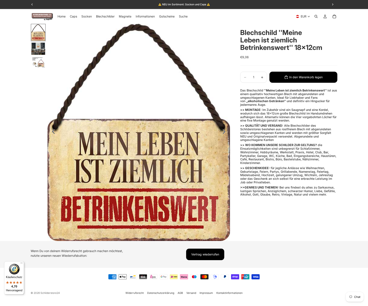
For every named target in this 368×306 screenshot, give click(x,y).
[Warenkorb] (334, 16)
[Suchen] (316, 16)
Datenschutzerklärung (160, 292)
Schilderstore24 (50, 292)
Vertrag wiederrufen (205, 254)
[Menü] (21, 264)
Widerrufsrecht (134, 292)
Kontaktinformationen (229, 292)
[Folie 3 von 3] (38, 62)
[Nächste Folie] (225, 132)
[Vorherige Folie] (52, 132)
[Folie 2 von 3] (38, 48)
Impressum (206, 292)
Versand (191, 292)
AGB (180, 292)
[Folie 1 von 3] (38, 32)
